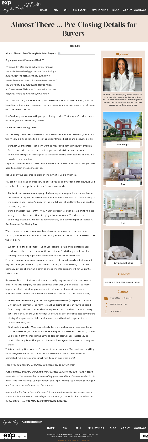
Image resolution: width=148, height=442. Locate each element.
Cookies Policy (86, 440)
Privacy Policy (62, 440)
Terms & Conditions (74, 440)
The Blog (75, 45)
